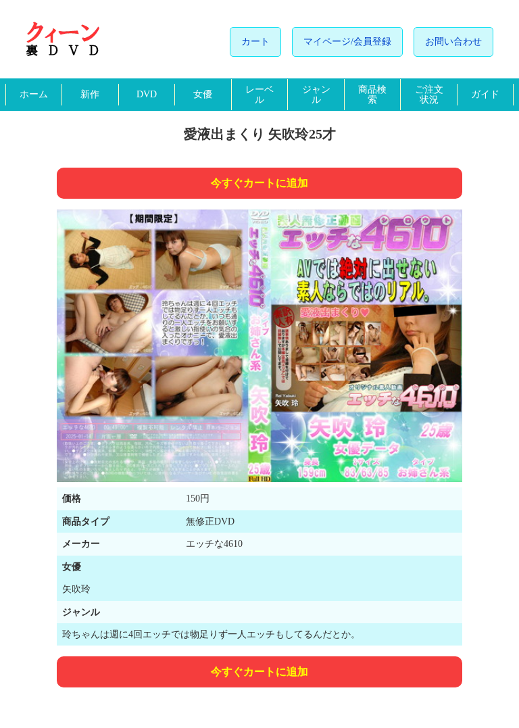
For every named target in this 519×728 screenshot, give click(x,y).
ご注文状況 (429, 94)
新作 (89, 94)
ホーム (34, 94)
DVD (147, 94)
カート (255, 42)
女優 (202, 94)
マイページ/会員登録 (347, 42)
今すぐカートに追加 (259, 183)
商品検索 (372, 94)
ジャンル (316, 94)
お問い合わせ (453, 42)
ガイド (485, 94)
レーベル (259, 94)
